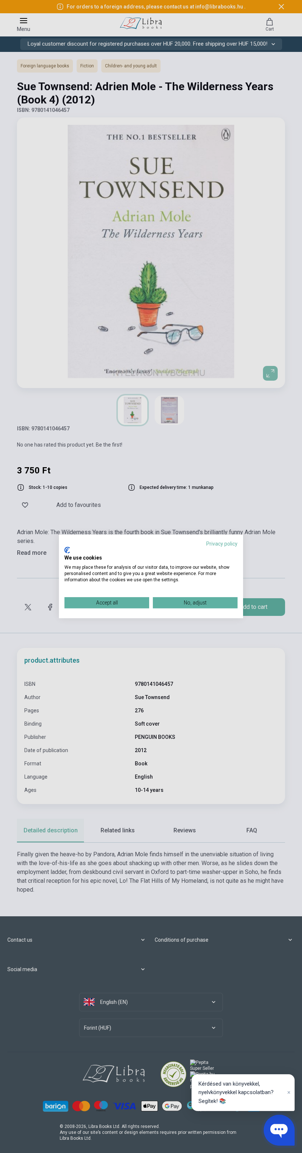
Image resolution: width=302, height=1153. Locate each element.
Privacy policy (222, 544)
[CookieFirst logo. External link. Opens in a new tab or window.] (67, 550)
